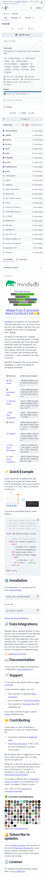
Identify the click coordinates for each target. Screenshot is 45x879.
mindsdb (15, 14)
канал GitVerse (22, 1)
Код (25, 119)
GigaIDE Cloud (24, 35)
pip (11, 604)
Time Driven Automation (10, 447)
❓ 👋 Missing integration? (15, 654)
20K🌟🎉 (34, 313)
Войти (38, 8)
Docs (20, 310)
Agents (11, 422)
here (36, 649)
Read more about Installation (16, 618)
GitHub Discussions (32, 700)
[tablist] (20, 18)
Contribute (20, 313)
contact (7, 714)
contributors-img (21, 828)
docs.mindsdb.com (25, 669)
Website (10, 310)
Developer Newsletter (24, 848)
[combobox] (22, 107)
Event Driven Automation (10, 459)
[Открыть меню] (2, 8)
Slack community (18, 845)
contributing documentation (16, 775)
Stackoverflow (29, 704)
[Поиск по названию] (4, 119)
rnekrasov (6, 14)
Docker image (15, 590)
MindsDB (8, 322)
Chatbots (12, 434)
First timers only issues (17, 744)
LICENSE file (20, 871)
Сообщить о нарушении (14, 100)
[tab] (5, 17)
